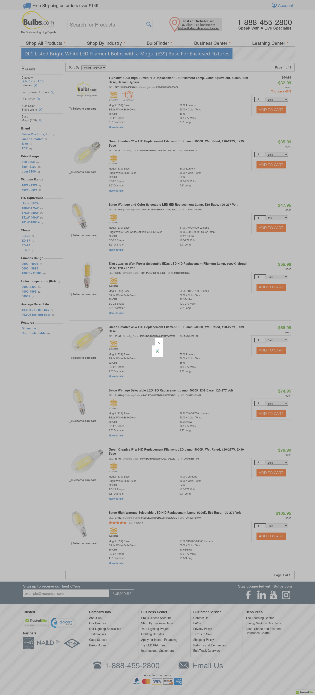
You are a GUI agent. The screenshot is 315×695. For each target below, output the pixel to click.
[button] (159, 341)
